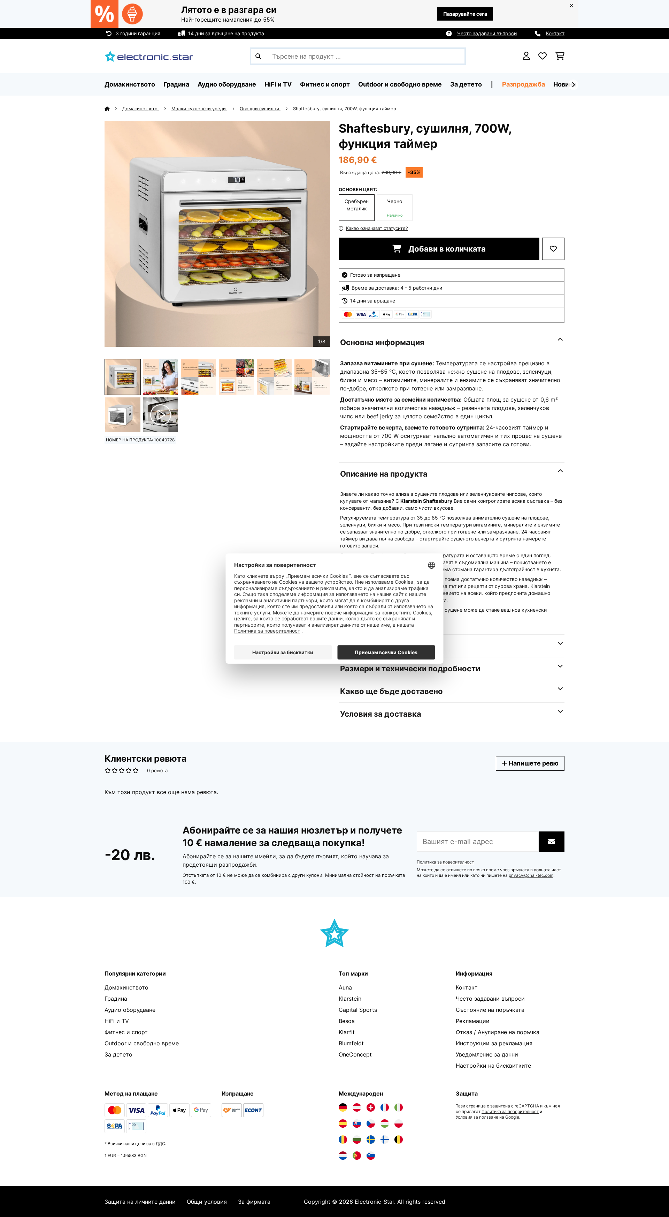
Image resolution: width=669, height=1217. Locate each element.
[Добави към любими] (553, 249)
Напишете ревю (533, 763)
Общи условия (207, 1201)
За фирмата (254, 1201)
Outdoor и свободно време (142, 1043)
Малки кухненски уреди (199, 108)
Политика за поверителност (445, 862)
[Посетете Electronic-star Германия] (343, 1107)
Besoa (347, 1020)
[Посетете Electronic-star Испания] (343, 1123)
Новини (565, 84)
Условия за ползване (477, 1117)
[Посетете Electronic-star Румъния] (343, 1139)
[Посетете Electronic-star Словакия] (357, 1123)
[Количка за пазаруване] (559, 56)
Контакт (555, 33)
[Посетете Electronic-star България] (357, 1139)
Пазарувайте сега (465, 14)
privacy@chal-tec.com (531, 875)
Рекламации (473, 1020)
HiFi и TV (117, 1020)
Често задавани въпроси (487, 33)
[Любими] (542, 56)
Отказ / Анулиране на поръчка (497, 1032)
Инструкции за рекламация (494, 1043)
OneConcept (355, 1054)
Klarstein (350, 998)
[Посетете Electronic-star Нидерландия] (343, 1155)
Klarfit (347, 1032)
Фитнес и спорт (126, 1032)
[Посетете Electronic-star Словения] (371, 1155)
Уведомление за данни (487, 1054)
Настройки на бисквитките (493, 1065)
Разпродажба (523, 84)
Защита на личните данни (140, 1201)
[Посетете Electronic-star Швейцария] (371, 1107)
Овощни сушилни (260, 108)
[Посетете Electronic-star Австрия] (357, 1107)
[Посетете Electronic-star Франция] (384, 1107)
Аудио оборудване (130, 1009)
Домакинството (140, 108)
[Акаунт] (526, 56)
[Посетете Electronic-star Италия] (398, 1107)
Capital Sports (358, 1009)
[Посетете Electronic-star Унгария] (384, 1123)
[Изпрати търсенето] (258, 56)
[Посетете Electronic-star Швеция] (371, 1139)
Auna (345, 987)
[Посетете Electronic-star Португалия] (357, 1155)
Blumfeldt (351, 1043)
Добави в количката (446, 248)
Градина (116, 998)
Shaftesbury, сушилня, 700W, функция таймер (344, 108)
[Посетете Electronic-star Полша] (398, 1123)
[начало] (113, 108)
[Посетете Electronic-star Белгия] (398, 1139)
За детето (118, 1054)
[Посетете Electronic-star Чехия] (371, 1123)
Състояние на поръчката (490, 1009)
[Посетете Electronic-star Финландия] (384, 1139)
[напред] (573, 85)
